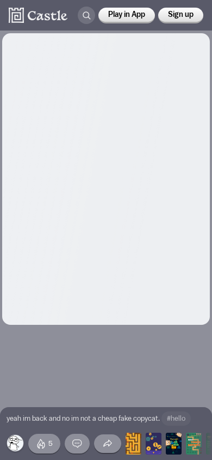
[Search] (86, 15)
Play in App (126, 15)
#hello (176, 418)
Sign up (181, 15)
